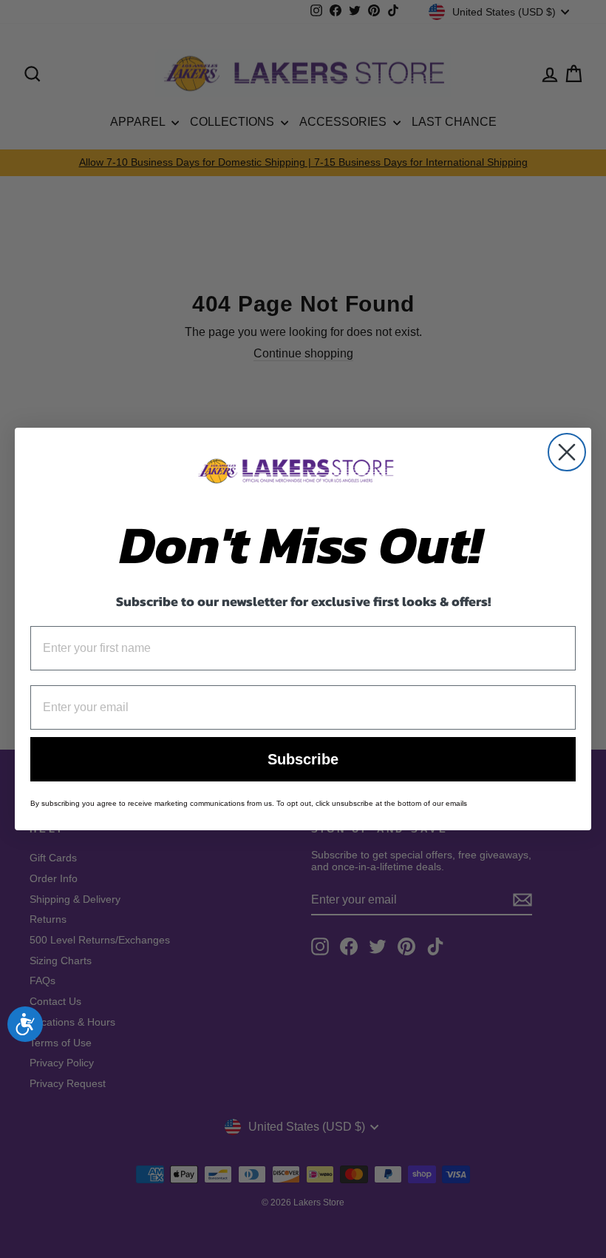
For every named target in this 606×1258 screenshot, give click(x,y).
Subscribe (303, 759)
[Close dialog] (566, 452)
